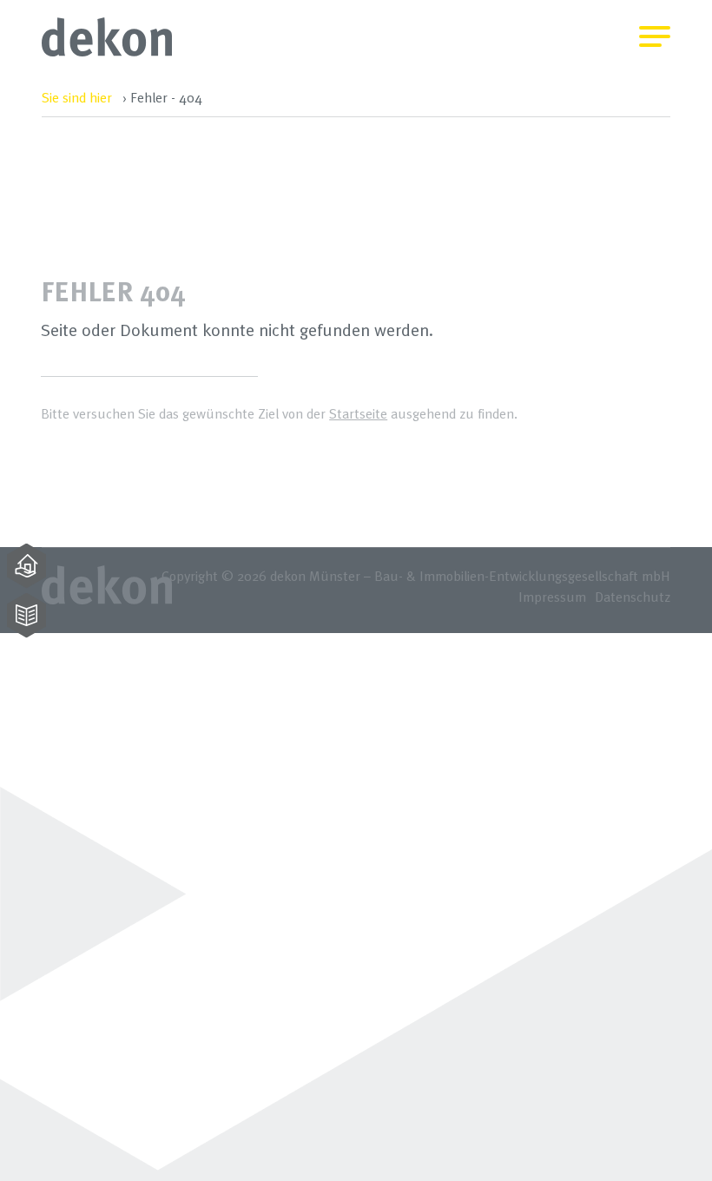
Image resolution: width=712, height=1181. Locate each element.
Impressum (552, 596)
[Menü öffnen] (654, 26)
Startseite (358, 413)
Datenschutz (632, 596)
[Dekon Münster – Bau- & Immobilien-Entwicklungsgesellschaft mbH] (107, 51)
